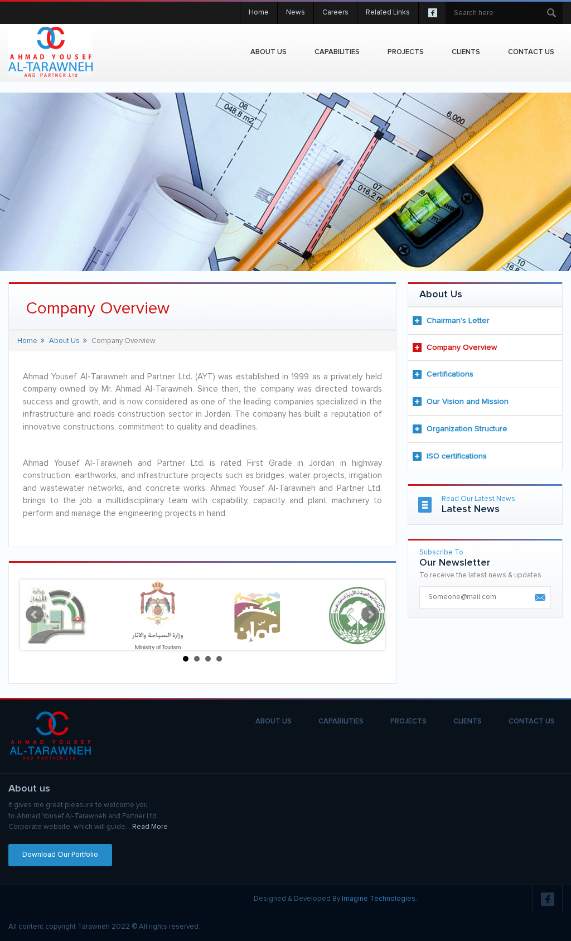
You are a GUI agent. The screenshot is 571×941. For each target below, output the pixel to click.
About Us (268, 52)
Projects (408, 721)
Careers (335, 12)
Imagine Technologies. (379, 899)
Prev (34, 615)
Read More (150, 827)
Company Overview (462, 347)
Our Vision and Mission (468, 402)
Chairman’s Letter (458, 321)
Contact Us (531, 52)
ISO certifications (457, 456)
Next (370, 615)
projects (406, 52)
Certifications (450, 374)
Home (259, 12)
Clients (466, 52)
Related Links (388, 12)
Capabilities (337, 52)
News (295, 12)
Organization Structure (467, 429)
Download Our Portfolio (60, 854)
